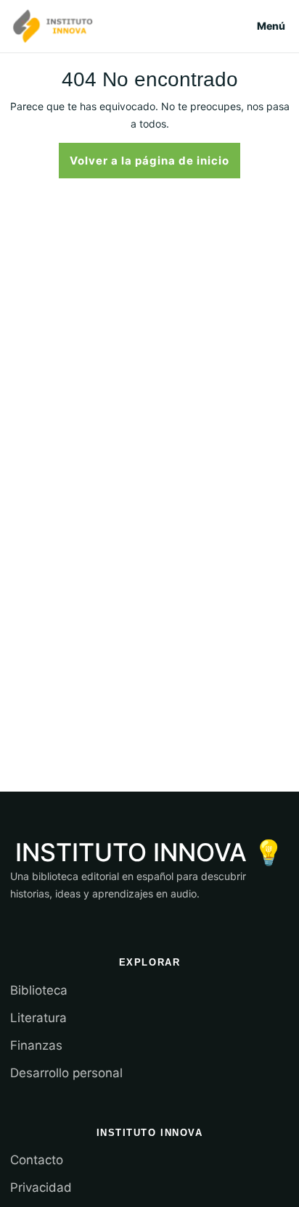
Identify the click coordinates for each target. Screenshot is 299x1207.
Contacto (36, 1160)
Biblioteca (38, 990)
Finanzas (36, 1045)
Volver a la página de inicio (155, 159)
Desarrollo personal (66, 1073)
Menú (271, 26)
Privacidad (41, 1187)
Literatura (38, 1018)
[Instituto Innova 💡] (53, 26)
